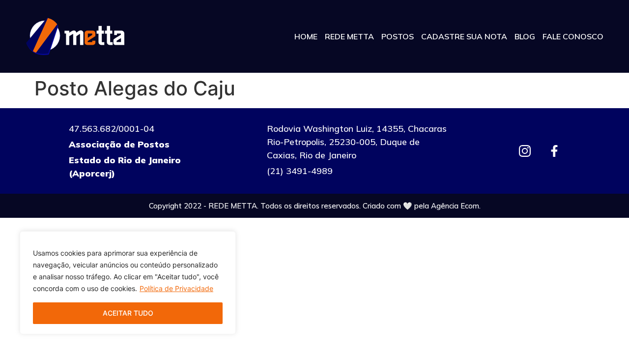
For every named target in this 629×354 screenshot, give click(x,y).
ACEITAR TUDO (128, 313)
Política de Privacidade (176, 288)
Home (305, 36)
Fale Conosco (573, 36)
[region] (128, 282)
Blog (525, 36)
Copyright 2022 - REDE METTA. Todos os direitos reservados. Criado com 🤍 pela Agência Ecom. (315, 205)
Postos (397, 36)
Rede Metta (349, 36)
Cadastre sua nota (464, 36)
